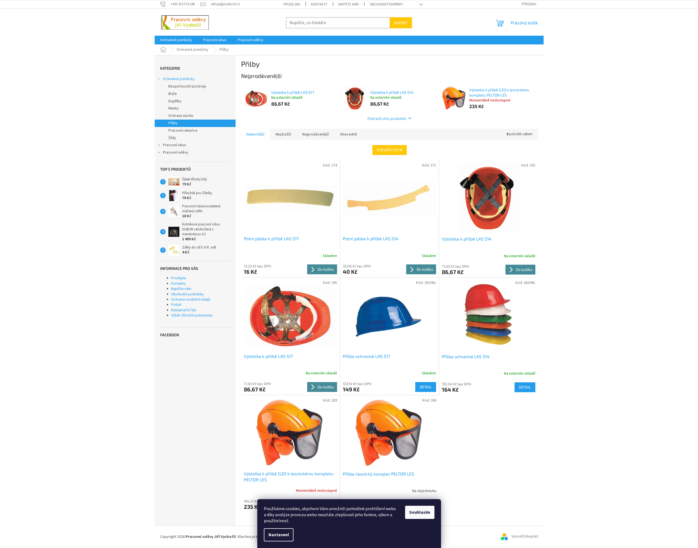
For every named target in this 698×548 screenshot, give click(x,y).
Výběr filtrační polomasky (192, 315)
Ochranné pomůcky (179, 79)
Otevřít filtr (389, 150)
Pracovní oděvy (175, 152)
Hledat (401, 22)
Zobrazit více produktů (386, 118)
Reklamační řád (183, 310)
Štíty (172, 138)
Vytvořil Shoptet (525, 536)
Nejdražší (283, 134)
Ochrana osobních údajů (190, 299)
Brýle (172, 94)
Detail (426, 387)
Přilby (173, 123)
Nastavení (279, 535)
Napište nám (348, 4)
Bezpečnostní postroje (187, 86)
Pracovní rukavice (182, 130)
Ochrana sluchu (180, 115)
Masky (173, 108)
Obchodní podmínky (386, 4)
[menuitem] (176, 40)
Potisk (176, 304)
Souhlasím (419, 512)
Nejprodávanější (315, 134)
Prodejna (291, 4)
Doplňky (175, 101)
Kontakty (319, 4)
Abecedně (348, 134)
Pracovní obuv (174, 145)
